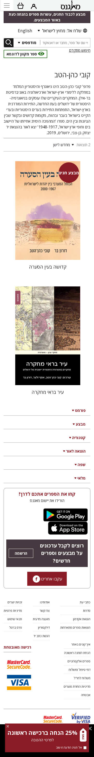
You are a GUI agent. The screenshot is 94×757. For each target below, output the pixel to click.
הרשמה (21, 553)
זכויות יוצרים (14, 602)
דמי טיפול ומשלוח (79, 669)
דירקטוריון (44, 627)
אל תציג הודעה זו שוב (69, 747)
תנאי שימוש (14, 619)
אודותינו (45, 602)
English (25, 30)
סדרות (86, 610)
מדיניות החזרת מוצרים (77, 686)
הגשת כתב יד (42, 636)
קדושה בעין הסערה (48, 266)
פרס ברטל (15, 627)
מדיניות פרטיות (13, 610)
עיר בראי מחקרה (48, 392)
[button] (40, 145)
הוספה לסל (47, 252)
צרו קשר (45, 610)
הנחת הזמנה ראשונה (77, 653)
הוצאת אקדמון (81, 619)
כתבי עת (85, 602)
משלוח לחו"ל (82, 678)
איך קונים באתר (80, 644)
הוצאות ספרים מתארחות (75, 627)
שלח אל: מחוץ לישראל (61, 30)
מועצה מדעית (41, 619)
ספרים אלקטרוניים (78, 661)
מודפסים (28, 42)
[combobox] (65, 42)
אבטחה (85, 695)
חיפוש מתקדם (79, 50)
